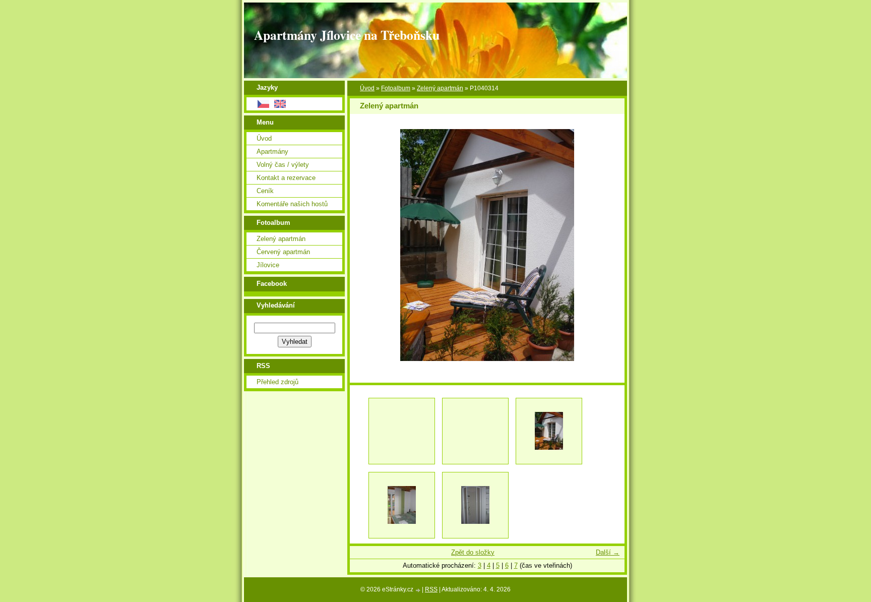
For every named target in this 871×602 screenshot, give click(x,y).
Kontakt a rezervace (286, 178)
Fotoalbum (395, 88)
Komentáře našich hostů (292, 204)
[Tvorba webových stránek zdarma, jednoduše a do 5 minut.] (418, 590)
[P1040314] (549, 431)
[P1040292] (401, 505)
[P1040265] (475, 505)
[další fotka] (608, 245)
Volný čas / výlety (283, 164)
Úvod (367, 88)
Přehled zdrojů (277, 382)
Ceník (265, 191)
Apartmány (272, 151)
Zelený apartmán (440, 88)
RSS (431, 589)
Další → (607, 552)
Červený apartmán (283, 252)
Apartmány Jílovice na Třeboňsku (347, 34)
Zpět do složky (472, 552)
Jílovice (268, 265)
